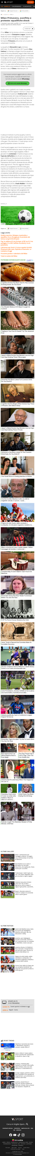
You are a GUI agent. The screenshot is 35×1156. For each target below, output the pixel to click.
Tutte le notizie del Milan (9, 256)
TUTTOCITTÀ (14, 1143)
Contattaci (17, 1128)
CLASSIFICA (27, 6)
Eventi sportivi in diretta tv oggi (20, 1006)
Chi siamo (8, 1147)
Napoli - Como (13, 1010)
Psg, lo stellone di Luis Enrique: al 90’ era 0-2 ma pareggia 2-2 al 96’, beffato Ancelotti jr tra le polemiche (17, 243)
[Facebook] (10, 1136)
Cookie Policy (26, 1147)
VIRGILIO (8, 1142)
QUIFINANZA (29, 1143)
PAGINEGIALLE (14, 1142)
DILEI (19, 1143)
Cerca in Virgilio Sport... (16, 1124)
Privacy (20, 1147)
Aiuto (23, 1149)
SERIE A (11, 14)
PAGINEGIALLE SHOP (23, 1142)
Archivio (18, 1130)
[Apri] (2, 2)
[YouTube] (14, 1136)
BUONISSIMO (15, 1145)
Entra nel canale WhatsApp (18, 83)
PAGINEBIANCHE (7, 1143)
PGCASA (31, 1142)
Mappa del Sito (25, 1128)
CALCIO (6, 14)
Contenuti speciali (8, 1128)
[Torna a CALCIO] (2, 6)
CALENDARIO (16, 6)
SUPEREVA (20, 1145)
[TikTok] (19, 1136)
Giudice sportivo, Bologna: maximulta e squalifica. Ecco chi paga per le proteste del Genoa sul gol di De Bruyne (15, 237)
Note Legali (14, 1147)
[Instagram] (23, 1136)
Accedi (30, 2)
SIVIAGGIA (23, 1143)
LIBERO (4, 1142)
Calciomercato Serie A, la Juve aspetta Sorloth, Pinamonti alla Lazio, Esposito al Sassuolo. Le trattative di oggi (16, 249)
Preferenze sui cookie (15, 1149)
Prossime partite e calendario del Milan (14, 254)
